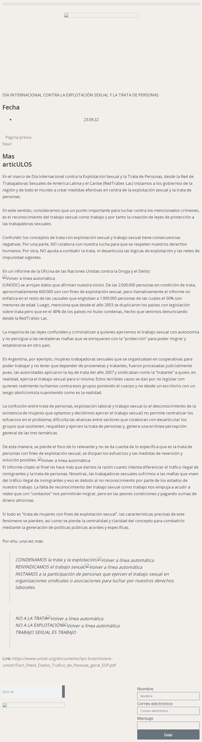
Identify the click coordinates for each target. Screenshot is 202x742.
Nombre (145, 689)
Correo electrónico (155, 703)
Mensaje (145, 718)
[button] (101, 4)
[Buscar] (63, 691)
